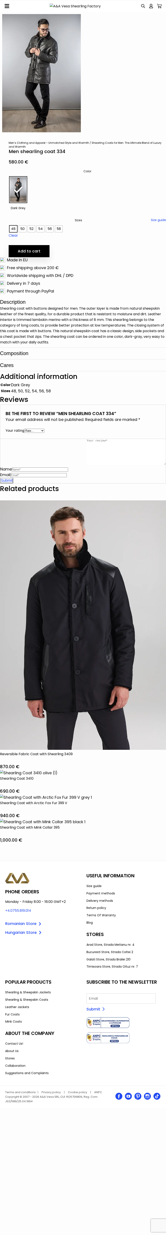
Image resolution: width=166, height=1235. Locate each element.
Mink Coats (13, 1021)
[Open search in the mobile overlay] (143, 6)
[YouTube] (128, 1096)
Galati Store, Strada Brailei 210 (108, 959)
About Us (12, 1051)
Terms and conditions (20, 1092)
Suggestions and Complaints (27, 1073)
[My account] (151, 6)
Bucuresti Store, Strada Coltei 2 (109, 952)
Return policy (96, 908)
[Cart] (159, 6)
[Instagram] (147, 1096)
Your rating (15, 430)
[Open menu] (7, 6)
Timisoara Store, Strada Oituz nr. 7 (112, 966)
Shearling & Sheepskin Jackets (28, 992)
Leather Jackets (17, 1007)
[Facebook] (119, 1096)
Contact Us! (14, 1043)
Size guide (158, 220)
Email (5, 474)
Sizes (78, 220)
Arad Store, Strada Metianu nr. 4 (110, 944)
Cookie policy (77, 1092)
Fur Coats (12, 1014)
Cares (7, 365)
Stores (10, 1058)
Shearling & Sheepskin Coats (26, 999)
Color (87, 171)
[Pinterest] (138, 1096)
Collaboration (15, 1066)
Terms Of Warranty (101, 915)
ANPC (98, 1092)
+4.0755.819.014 (18, 910)
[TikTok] (157, 1096)
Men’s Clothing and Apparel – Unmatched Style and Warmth (49, 143)
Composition (14, 353)
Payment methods (100, 893)
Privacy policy (51, 1092)
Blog (89, 922)
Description (13, 302)
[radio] (18, 190)
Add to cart (29, 251)
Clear (13, 235)
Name (6, 469)
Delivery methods (99, 901)
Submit (93, 1009)
